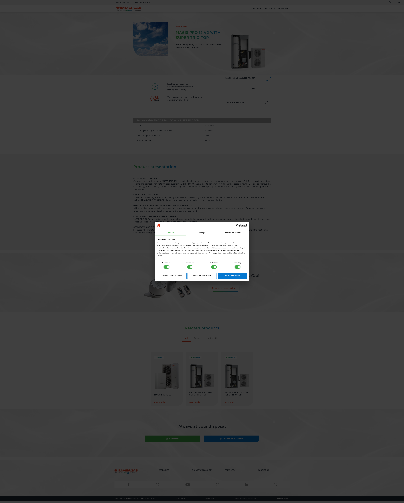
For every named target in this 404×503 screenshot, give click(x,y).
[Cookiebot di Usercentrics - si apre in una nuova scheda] (238, 225)
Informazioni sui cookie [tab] (233, 233)
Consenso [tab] (170, 233)
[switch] (190, 267)
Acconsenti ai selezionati (202, 276)
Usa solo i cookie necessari (172, 276)
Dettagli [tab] (202, 233)
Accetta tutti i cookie (232, 276)
